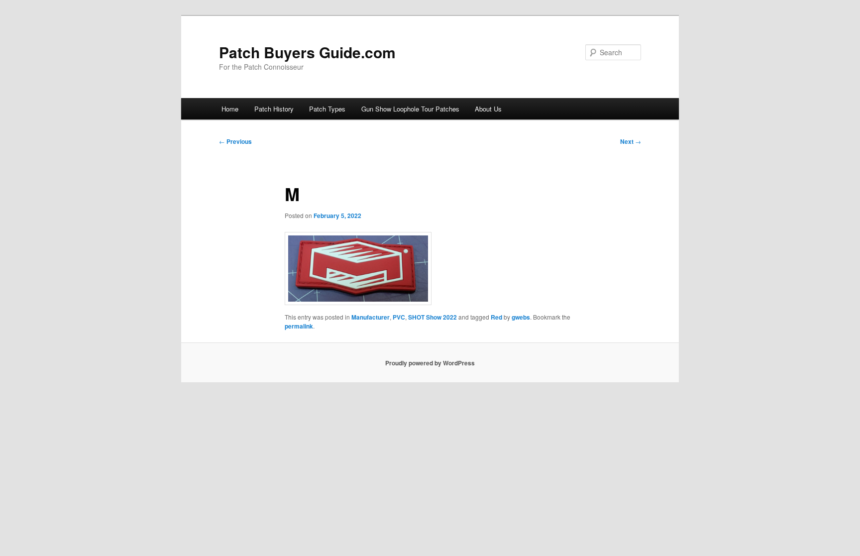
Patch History (274, 108)
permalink (299, 326)
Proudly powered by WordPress (430, 362)
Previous (235, 141)
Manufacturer (370, 317)
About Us (488, 108)
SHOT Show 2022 (432, 317)
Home (229, 108)
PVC (399, 317)
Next (630, 141)
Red (496, 317)
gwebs (521, 317)
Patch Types (327, 108)
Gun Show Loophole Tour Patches (410, 108)
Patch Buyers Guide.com (307, 52)
